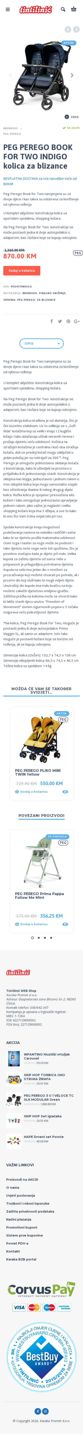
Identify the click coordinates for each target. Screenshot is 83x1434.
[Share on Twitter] (58, 321)
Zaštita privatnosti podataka (30, 1212)
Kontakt (13, 1251)
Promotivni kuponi (21, 1227)
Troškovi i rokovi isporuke (27, 1204)
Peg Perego (12, 133)
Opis (29, 343)
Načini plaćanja (18, 1219)
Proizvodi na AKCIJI (22, 1180)
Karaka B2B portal (21, 1259)
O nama (12, 1188)
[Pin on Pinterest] (67, 321)
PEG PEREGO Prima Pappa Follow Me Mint (39, 896)
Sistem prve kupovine (24, 1235)
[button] (37, 791)
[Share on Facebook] (50, 321)
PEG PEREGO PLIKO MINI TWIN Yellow (38, 773)
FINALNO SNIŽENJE (52, 293)
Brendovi (10, 128)
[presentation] (10, 75)
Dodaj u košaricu (22, 270)
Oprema (9, 299)
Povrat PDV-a (17, 1243)
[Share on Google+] (75, 321)
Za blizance (46, 299)
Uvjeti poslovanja (20, 1196)
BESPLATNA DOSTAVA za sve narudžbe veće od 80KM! (40, 181)
